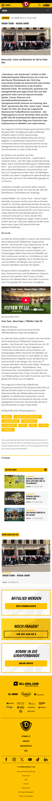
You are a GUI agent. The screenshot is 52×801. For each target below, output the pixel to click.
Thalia (43, 425)
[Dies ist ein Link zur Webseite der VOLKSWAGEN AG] (20, 711)
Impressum (26, 776)
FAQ (26, 780)
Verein (7, 417)
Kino (23, 425)
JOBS (26, 750)
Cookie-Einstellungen (26, 796)
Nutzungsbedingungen (26, 792)
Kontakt (26, 784)
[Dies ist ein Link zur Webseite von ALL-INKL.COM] (26, 684)
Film (33, 425)
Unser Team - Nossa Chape (27, 417)
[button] (39, 5)
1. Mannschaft (10, 421)
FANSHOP (26, 741)
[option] (26, 561)
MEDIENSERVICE (26, 746)
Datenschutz (26, 788)
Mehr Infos (26, 663)
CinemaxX (8, 430)
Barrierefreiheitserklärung (26, 771)
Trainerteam (29, 421)
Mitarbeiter (9, 425)
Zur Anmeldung (26, 606)
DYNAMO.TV (26, 736)
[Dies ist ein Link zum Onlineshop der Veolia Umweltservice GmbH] (42, 707)
